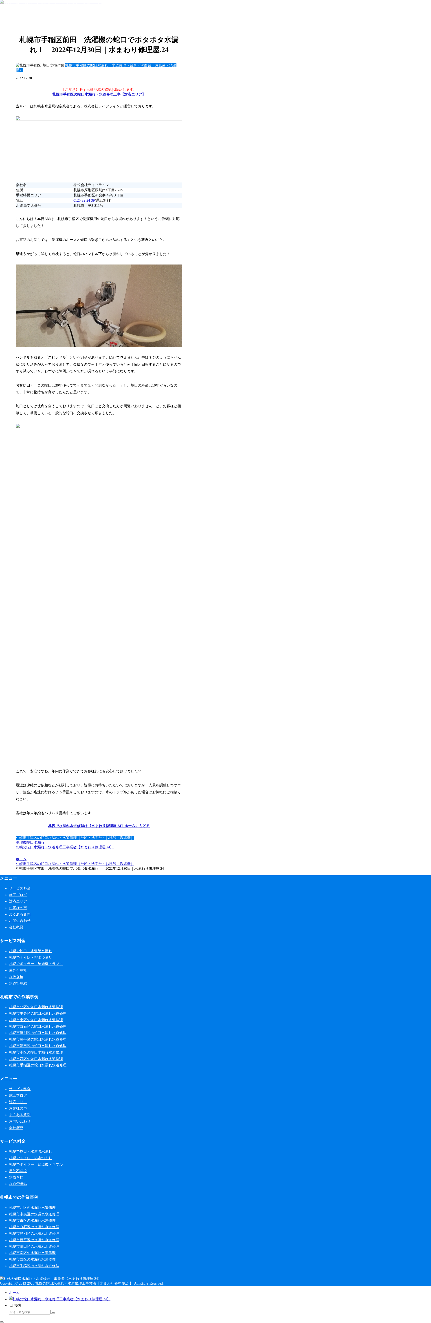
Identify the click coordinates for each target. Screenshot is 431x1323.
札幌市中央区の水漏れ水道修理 (34, 1214)
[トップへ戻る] (2, 1322)
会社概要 (16, 927)
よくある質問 (20, 914)
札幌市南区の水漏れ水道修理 (32, 1253)
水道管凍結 (18, 983)
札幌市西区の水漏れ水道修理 (32, 1259)
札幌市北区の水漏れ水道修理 (32, 1208)
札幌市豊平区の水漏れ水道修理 (34, 1240)
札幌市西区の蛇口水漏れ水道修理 (36, 1059)
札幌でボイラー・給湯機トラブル (36, 964)
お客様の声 (18, 908)
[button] (53, 1313)
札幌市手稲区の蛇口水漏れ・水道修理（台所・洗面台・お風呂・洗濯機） (75, 838)
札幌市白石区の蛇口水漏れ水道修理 (37, 1026)
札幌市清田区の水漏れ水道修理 (34, 1246)
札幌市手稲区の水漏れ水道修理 (34, 1266)
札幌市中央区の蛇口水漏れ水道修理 (37, 1013)
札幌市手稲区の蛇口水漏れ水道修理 (37, 1065)
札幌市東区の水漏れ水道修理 (32, 1220)
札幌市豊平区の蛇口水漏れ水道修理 (37, 1039)
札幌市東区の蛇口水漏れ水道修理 (36, 1020)
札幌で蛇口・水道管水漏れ (30, 951)
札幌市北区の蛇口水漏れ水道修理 (36, 1007)
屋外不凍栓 (18, 970)
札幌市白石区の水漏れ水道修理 (34, 1227)
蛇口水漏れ (35, 842)
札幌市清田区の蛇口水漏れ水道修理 (37, 1046)
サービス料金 (20, 888)
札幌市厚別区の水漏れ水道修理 (34, 1233)
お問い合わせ (20, 921)
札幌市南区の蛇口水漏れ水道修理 (36, 1052)
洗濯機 (21, 842)
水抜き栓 (16, 977)
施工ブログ (18, 895)
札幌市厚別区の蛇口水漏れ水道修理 (37, 1033)
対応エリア (18, 901)
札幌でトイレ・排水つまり (30, 957)
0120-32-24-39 (84, 200)
